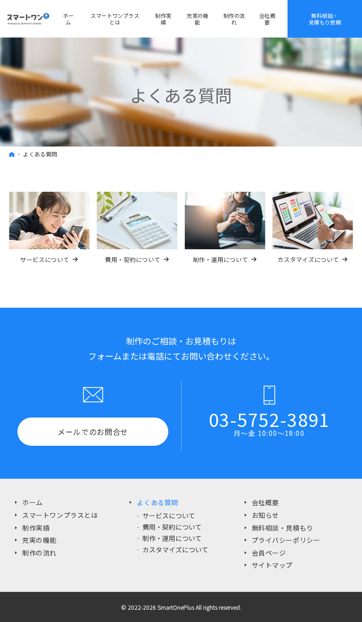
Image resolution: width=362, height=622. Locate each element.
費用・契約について (172, 527)
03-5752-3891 (269, 419)
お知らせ (265, 515)
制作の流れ (39, 552)
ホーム (32, 502)
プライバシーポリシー (286, 540)
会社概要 (267, 18)
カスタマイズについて (175, 549)
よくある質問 (157, 502)
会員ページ (269, 552)
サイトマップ (272, 565)
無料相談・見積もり (282, 527)
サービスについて (168, 515)
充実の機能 (39, 540)
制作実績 (35, 527)
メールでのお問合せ (93, 431)
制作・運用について (172, 538)
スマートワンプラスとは (60, 515)
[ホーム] (12, 154)
